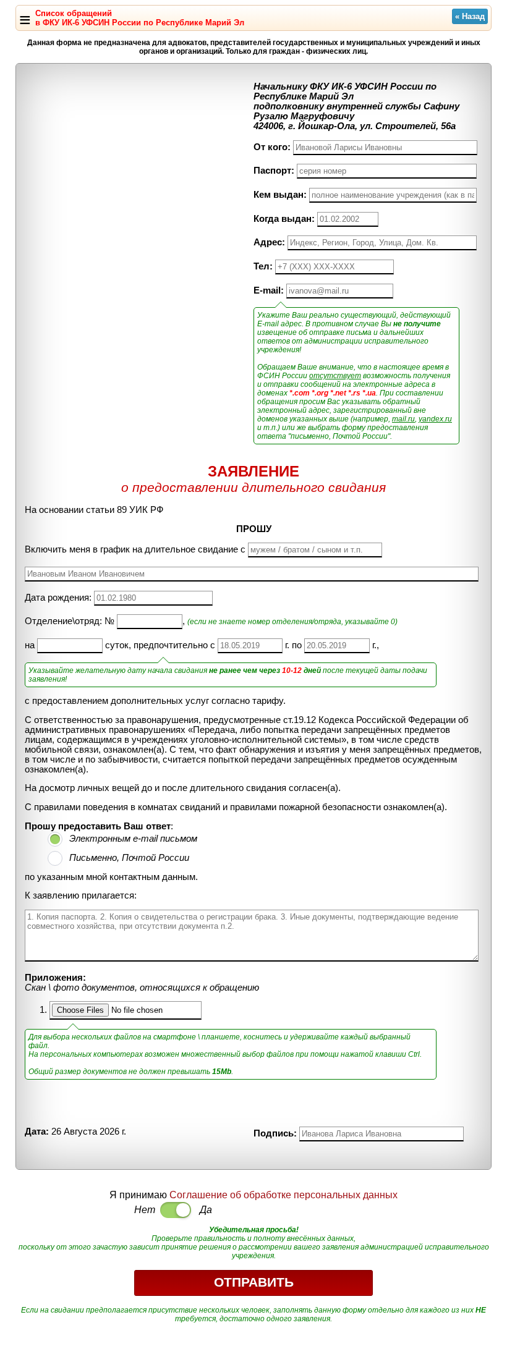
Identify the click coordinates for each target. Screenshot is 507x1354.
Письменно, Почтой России (129, 858)
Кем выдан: (280, 195)
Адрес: (269, 242)
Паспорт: (274, 171)
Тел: (263, 266)
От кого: (272, 147)
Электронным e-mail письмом (133, 839)
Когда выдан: (284, 219)
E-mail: (269, 290)
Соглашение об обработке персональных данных (283, 1195)
